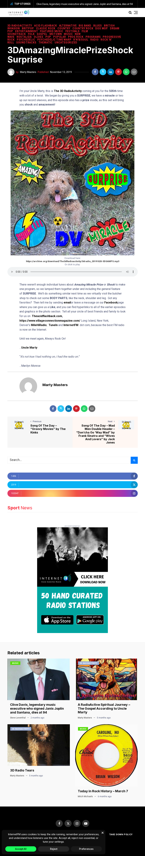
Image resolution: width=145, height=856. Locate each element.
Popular (59, 36)
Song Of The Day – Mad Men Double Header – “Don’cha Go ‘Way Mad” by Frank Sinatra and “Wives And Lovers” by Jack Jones (95, 434)
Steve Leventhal (18, 718)
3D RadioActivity (19, 25)
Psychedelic (26, 39)
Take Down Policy (121, 834)
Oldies (38, 36)
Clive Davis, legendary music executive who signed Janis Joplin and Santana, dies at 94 (84, 4)
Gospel (42, 34)
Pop (48, 36)
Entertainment (26, 31)
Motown (56, 34)
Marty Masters (28, 72)
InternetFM (70, 325)
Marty (33, 347)
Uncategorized (66, 42)
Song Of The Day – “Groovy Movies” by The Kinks (48, 429)
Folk (31, 34)
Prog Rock (75, 36)
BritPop (28, 28)
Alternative (68, 25)
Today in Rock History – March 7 (103, 791)
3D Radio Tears (22, 770)
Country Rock (82, 28)
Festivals (72, 31)
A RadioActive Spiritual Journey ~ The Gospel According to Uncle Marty (104, 708)
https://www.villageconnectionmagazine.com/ (49, 320)
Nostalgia (24, 36)
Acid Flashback (45, 25)
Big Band (85, 25)
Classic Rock (46, 28)
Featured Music (51, 31)
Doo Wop (101, 28)
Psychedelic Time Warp (54, 39)
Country (63, 28)
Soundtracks (26, 42)
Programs (93, 36)
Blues (97, 25)
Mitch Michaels (85, 796)
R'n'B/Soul (80, 39)
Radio (94, 39)
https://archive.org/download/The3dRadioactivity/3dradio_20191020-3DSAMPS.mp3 (72, 261)
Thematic (46, 42)
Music (68, 34)
